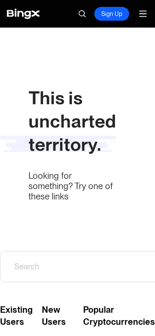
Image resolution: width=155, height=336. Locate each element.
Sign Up (111, 13)
